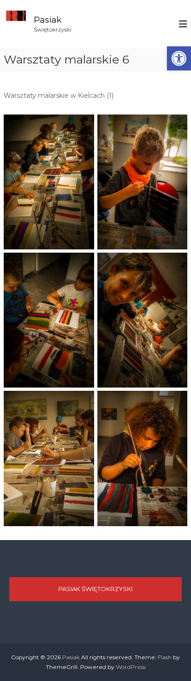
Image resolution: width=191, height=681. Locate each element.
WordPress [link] (131, 666)
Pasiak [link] (48, 20)
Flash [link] (165, 657)
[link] (179, 58)
